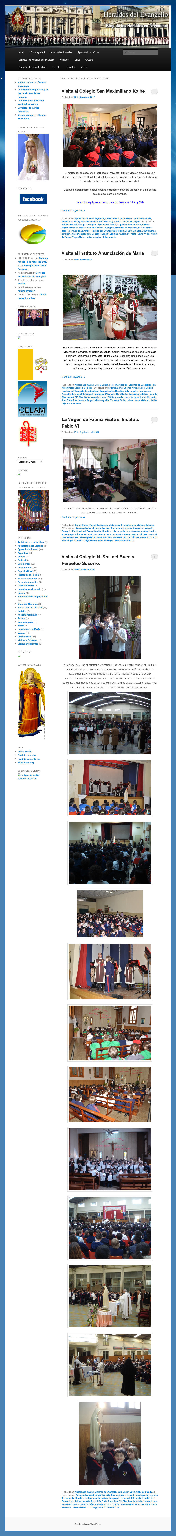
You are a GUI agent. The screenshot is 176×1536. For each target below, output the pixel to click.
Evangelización (83, 227)
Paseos (21, 618)
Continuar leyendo (73, 210)
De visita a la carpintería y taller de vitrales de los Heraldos (33, 93)
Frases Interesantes (28, 582)
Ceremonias (111, 218)
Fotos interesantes (142, 218)
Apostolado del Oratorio (30, 545)
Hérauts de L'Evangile (80, 230)
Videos (84, 67)
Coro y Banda (125, 218)
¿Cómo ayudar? (37, 52)
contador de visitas (27, 778)
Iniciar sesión (25, 751)
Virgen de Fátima (118, 400)
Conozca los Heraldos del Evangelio (36, 59)
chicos (145, 224)
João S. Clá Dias (133, 230)
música (122, 233)
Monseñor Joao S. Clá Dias (105, 233)
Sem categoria (25, 621)
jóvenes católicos (92, 397)
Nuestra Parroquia (27, 614)
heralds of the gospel (82, 394)
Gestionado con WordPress (88, 1524)
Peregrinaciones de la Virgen (33, 67)
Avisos (21, 556)
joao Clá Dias (89, 1501)
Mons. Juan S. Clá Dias (30, 607)
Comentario (109, 236)
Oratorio (89, 59)
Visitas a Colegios (131, 221)
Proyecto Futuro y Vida (138, 233)
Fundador (64, 59)
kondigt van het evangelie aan (76, 233)
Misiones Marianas (99, 221)
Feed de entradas (27, 755)
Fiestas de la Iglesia (28, 574)
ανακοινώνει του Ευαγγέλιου (88, 1507)
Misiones (107, 537)
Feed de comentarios (29, 758)
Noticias (22, 611)
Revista (56, 67)
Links (77, 59)
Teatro (21, 625)
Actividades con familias (31, 542)
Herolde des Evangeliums (104, 230)
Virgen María (115, 221)
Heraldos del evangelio (103, 227)
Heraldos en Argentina (126, 227)
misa (99, 537)
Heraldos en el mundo (29, 589)
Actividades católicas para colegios (79, 224)
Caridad (22, 560)
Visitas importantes (28, 643)
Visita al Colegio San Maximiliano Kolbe (103, 91)
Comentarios (112, 1507)
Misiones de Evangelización (75, 221)
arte (121, 387)
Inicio (21, 52)
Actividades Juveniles (61, 52)
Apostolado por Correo (89, 52)
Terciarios (70, 67)
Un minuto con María (29, 629)
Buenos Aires (134, 224)
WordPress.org (26, 762)
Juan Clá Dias (149, 230)
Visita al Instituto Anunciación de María (103, 253)
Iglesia (121, 230)
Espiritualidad (68, 227)
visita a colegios (93, 236)
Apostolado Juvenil (84, 218)
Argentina (99, 218)
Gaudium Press (26, 585)
